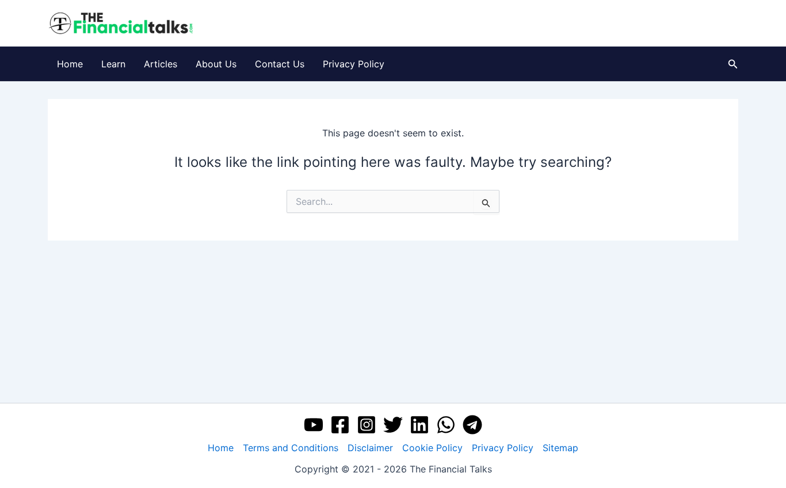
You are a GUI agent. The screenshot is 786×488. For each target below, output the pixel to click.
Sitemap (560, 447)
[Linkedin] (419, 424)
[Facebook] (340, 424)
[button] (733, 64)
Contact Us (279, 64)
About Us (216, 64)
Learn (113, 64)
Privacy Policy (353, 64)
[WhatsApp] (446, 424)
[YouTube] (313, 424)
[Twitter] (393, 424)
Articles (160, 64)
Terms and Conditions (290, 447)
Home (70, 64)
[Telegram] (472, 424)
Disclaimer (370, 447)
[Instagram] (366, 424)
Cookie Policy (432, 447)
